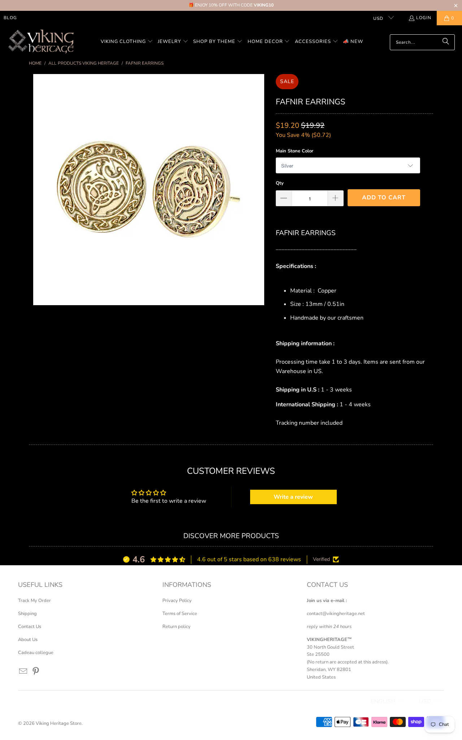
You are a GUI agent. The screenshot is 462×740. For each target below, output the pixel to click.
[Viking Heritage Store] (40, 42)
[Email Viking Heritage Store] (23, 671)
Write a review (293, 497)
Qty (280, 183)
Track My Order (34, 600)
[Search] (446, 42)
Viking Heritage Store (59, 723)
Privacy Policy (177, 600)
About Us (28, 639)
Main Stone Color (294, 151)
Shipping (27, 613)
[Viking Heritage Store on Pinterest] (36, 671)
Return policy (176, 626)
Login (423, 18)
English (383, 701)
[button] (127, 42)
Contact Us (29, 626)
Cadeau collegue (35, 652)
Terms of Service (179, 613)
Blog (10, 18)
